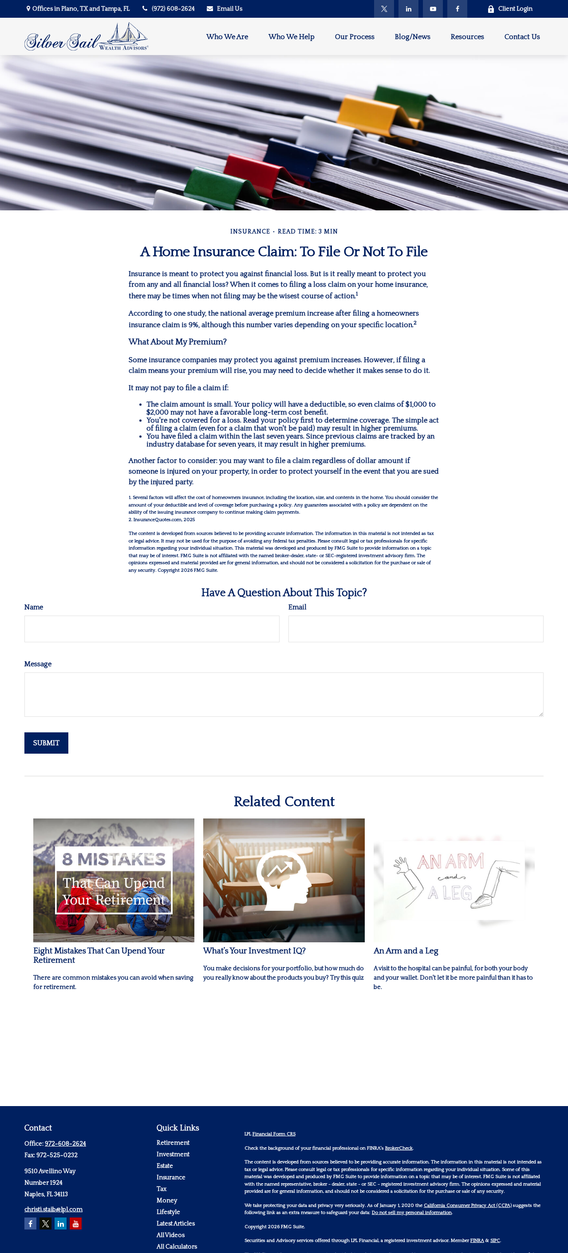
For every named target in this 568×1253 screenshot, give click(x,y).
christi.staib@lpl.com (53, 1209)
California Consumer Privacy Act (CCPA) (468, 1205)
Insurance (171, 1177)
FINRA (477, 1240)
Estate (165, 1166)
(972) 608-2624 (173, 8)
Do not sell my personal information (412, 1212)
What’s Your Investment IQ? (254, 951)
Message (37, 664)
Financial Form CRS (274, 1134)
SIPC (495, 1240)
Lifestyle (168, 1212)
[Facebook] (457, 9)
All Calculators (177, 1246)
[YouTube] (433, 9)
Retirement (173, 1142)
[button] (227, 36)
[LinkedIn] (408, 9)
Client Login (515, 8)
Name (33, 607)
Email (297, 607)
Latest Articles (176, 1223)
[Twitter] (384, 9)
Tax (161, 1189)
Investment (173, 1154)
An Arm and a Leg (406, 951)
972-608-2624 (65, 1143)
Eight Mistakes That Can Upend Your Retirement (99, 955)
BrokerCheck (399, 1148)
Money (167, 1200)
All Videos (171, 1235)
